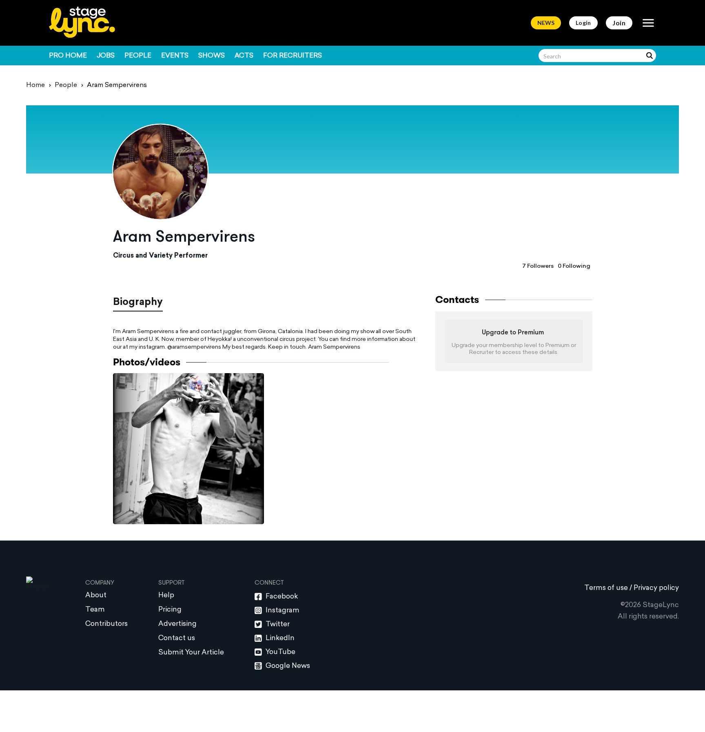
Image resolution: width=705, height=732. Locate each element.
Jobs (106, 56)
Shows (211, 56)
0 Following (574, 266)
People (137, 56)
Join (619, 23)
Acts (244, 56)
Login (583, 22)
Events (174, 56)
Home (35, 85)
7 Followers (538, 266)
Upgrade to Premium (513, 332)
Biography (138, 302)
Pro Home (68, 56)
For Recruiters (292, 56)
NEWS (545, 22)
